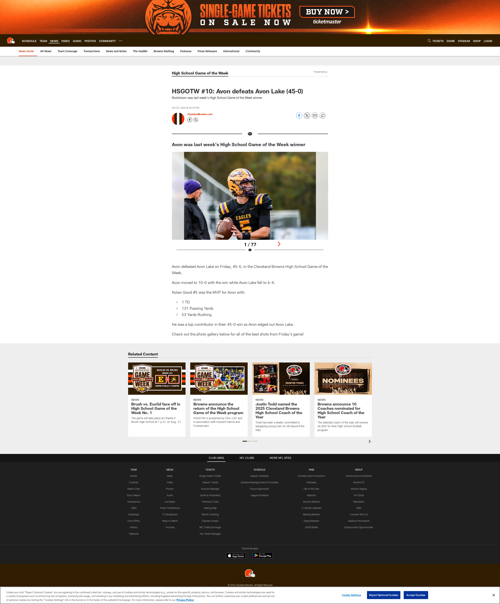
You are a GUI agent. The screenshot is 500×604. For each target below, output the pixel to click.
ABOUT (359, 469)
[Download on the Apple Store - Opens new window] (236, 556)
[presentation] (370, 442)
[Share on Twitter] (307, 117)
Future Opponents (259, 488)
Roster (133, 475)
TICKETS (210, 469)
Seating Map (210, 507)
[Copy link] (323, 116)
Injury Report (133, 495)
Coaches (133, 482)
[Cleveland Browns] (250, 573)
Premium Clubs (210, 501)
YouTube (169, 527)
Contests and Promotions (311, 475)
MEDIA (169, 469)
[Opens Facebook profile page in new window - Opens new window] (190, 119)
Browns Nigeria (359, 488)
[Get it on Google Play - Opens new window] (263, 557)
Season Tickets (210, 482)
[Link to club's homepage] (11, 40)
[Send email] (315, 117)
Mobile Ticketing (210, 514)
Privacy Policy (185, 599)
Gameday (311, 482)
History (134, 527)
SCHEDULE (259, 469)
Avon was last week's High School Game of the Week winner (239, 144)
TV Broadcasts (170, 514)
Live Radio (169, 501)
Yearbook (134, 533)
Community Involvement (359, 475)
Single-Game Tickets (210, 475)
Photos (170, 488)
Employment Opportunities (359, 527)
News (170, 475)
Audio (170, 495)
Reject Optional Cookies (383, 594)
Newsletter (358, 501)
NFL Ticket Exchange (210, 527)
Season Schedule (259, 475)
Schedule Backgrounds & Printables (259, 482)
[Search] (429, 40)
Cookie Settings (351, 594)
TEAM (134, 469)
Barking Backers (311, 514)
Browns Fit (358, 482)
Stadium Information (359, 520)
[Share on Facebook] (299, 117)
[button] (244, 441)
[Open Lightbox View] (250, 204)
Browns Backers (311, 501)
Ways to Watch (170, 520)
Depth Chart (133, 488)
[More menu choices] (120, 40)
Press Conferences (170, 507)
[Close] (493, 595)
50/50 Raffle (311, 527)
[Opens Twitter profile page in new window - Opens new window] (196, 119)
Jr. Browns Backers (311, 507)
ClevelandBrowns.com (200, 114)
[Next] (279, 244)
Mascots (311, 495)
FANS (311, 469)
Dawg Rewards (311, 520)
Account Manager (210, 488)
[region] (250, 595)
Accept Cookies (415, 594)
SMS (358, 507)
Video (170, 482)
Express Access (210, 520)
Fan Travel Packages (210, 533)
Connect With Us (359, 514)
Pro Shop (359, 495)
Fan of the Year (311, 488)
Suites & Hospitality (210, 495)
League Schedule (259, 495)
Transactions (133, 501)
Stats (134, 507)
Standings (133, 514)
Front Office (134, 520)
